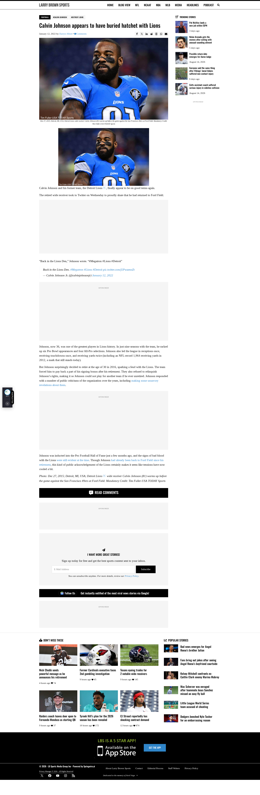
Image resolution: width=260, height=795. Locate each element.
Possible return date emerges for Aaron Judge (200, 55)
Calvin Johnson (60, 17)
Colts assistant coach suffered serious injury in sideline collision (204, 86)
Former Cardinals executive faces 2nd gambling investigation (98, 671)
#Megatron (76, 269)
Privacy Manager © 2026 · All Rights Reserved (56, 771)
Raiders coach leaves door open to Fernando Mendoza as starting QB (57, 717)
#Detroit (97, 269)
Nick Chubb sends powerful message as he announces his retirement (53, 673)
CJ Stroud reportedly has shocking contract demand (134, 717)
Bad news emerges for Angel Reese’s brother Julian (195, 648)
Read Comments (106, 492)
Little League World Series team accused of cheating (194, 704)
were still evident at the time (73, 460)
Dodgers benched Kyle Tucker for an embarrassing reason (196, 718)
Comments (81, 34)
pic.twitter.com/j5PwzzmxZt (119, 269)
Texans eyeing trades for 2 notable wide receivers (133, 671)
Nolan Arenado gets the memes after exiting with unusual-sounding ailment (200, 39)
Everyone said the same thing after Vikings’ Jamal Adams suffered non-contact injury (202, 70)
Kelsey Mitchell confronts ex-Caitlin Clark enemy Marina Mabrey (199, 675)
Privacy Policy (131, 576)
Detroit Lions (78, 17)
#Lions (88, 269)
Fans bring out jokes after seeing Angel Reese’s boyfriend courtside (198, 661)
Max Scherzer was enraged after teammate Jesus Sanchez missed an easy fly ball (196, 690)
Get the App (155, 747)
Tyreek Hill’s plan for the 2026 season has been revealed (96, 717)
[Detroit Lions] (7, 392)
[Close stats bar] (7, 404)
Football (45, 17)
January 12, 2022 (102, 275)
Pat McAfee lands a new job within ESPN (198, 24)
